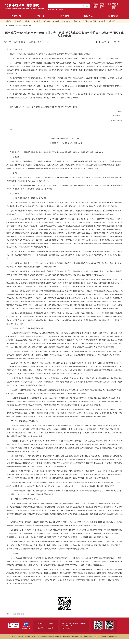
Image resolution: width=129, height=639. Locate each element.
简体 (113, 8)
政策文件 (27, 21)
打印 (118, 42)
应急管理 (102, 21)
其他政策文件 (27, 25)
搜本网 (52, 10)
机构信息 (18, 21)
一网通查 (60, 10)
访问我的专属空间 (105, 4)
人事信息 (56, 21)
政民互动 (89, 16)
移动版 (102, 6)
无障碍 (114, 6)
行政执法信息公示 (89, 21)
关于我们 (40, 623)
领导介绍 (9, 21)
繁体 (101, 8)
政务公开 (40, 16)
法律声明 (50, 628)
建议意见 (40, 628)
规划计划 (37, 21)
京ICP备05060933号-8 (86, 636)
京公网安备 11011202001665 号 (107, 636)
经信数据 (113, 16)
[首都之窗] (95, 4)
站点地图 (50, 623)
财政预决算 (66, 21)
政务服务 (64, 16)
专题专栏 (111, 21)
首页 (5, 25)
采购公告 (76, 21)
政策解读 (46, 21)
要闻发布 (16, 16)
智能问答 (115, 4)
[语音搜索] (83, 6)
